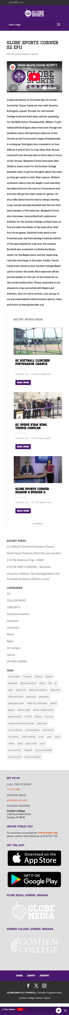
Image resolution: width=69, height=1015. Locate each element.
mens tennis (13, 736)
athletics (38, 676)
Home (19, 975)
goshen (11, 710)
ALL (9, 593)
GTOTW (28, 716)
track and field (14, 750)
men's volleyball (15, 730)
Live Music (13, 627)
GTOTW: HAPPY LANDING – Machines (29, 567)
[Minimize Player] (65, 1011)
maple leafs (42, 723)
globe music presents (38, 690)
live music (49, 716)
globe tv (53, 703)
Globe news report (15, 696)
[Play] (58, 1010)
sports (20, 743)
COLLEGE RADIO (16, 600)
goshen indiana (15, 716)
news (49, 736)
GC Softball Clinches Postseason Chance (30, 546)
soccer (57, 736)
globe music (21, 690)
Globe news (55, 690)
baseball (49, 676)
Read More (23, 382)
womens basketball (43, 750)
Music (10, 634)
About (31, 975)
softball (11, 743)
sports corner (31, 743)
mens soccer (48, 730)
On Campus (13, 648)
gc (56, 683)
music (41, 736)
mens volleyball (28, 736)
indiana (38, 716)
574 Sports (27, 676)
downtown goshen (28, 683)
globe (10, 690)
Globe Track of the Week (37, 703)
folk (50, 683)
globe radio (31, 696)
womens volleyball (33, 757)
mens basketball (32, 730)
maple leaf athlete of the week (21, 723)
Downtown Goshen (18, 614)
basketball (12, 683)
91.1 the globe (14, 676)
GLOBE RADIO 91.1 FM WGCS (21, 992)
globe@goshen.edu (17, 800)
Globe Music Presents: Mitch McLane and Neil (34, 553)
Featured (25, 54)
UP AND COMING (17, 661)
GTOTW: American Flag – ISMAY (25, 560)
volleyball (28, 750)
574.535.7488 (13, 789)
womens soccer (14, 757)
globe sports (44, 696)
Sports (34, 54)
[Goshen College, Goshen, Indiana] (34, 946)
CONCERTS (13, 607)
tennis (42, 743)
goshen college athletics (43, 710)
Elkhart (42, 683)
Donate (44, 975)
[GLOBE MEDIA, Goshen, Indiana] (34, 911)
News (10, 641)
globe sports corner (16, 703)
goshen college (24, 710)
